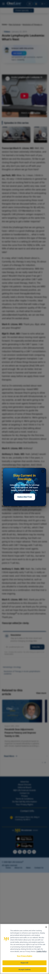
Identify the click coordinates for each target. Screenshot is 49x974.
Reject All (24, 963)
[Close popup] (43, 471)
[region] (24, 949)
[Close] (46, 927)
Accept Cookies (24, 969)
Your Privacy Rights (24, 956)
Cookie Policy (41, 951)
